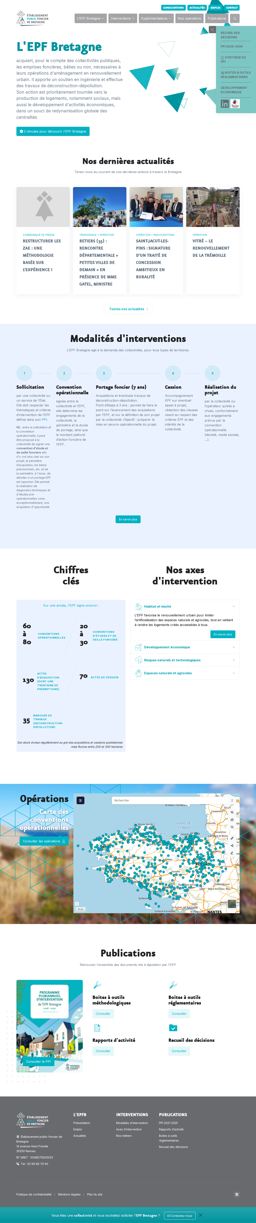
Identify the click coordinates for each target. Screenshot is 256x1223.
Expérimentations (154, 18)
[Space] (32, 1120)
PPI (44, 420)
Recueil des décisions (230, 35)
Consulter (103, 1014)
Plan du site (94, 1194)
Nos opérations (189, 18)
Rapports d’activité (171, 1129)
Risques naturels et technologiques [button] (172, 660)
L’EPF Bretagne (88, 18)
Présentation (81, 1123)
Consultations (173, 8)
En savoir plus (128, 519)
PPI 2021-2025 (168, 1123)
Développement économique (234, 90)
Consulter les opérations (42, 841)
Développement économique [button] (167, 647)
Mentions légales (69, 1194)
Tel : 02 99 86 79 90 (34, 1164)
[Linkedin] (225, 103)
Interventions (121, 18)
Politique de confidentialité (34, 1194)
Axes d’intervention (129, 1129)
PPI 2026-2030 (232, 46)
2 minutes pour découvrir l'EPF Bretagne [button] (55, 131)
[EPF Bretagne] (32, 18)
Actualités (197, 8)
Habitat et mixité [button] (157, 606)
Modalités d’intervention (132, 1123)
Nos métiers (124, 1135)
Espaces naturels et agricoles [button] (168, 673)
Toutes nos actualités (127, 309)
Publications (217, 18)
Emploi (215, 8)
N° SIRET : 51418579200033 (34, 1157)
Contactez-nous (181, 1215)
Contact (232, 8)
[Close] (201, 1215)
